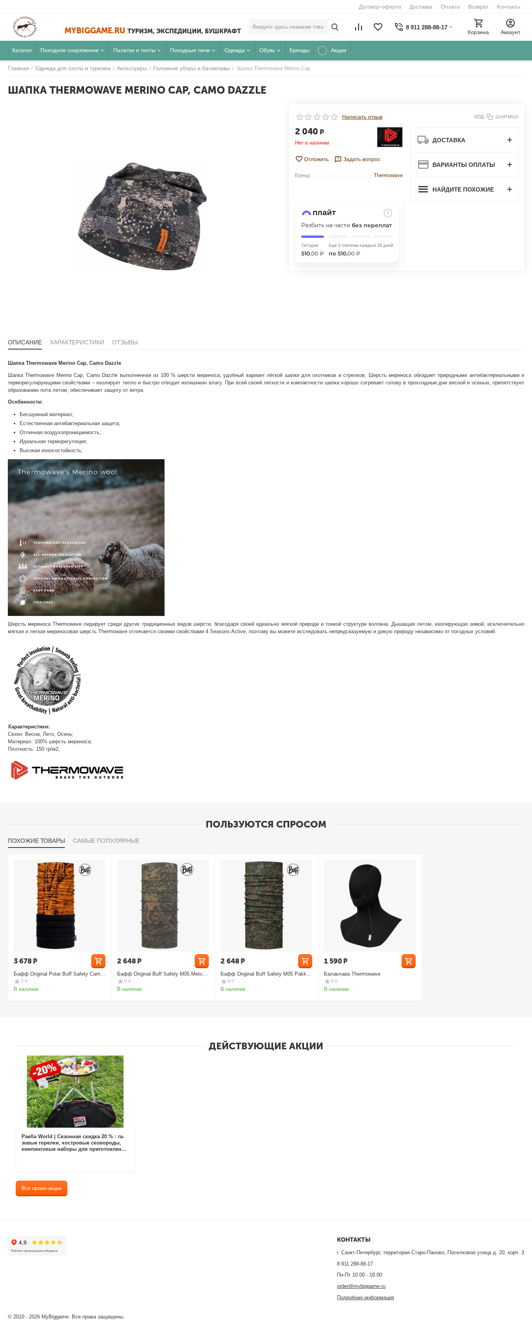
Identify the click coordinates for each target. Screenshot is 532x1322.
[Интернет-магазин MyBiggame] (36, 27)
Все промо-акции (42, 1188)
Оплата (450, 7)
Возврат (478, 7)
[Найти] (335, 27)
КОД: (479, 117)
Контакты (508, 7)
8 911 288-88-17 (355, 1264)
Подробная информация (365, 1297)
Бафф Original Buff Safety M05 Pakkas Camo (266, 974)
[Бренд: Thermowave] (390, 137)
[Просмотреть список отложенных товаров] (378, 27)
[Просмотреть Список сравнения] (358, 27)
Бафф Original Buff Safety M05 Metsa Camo (161, 974)
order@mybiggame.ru (361, 1286)
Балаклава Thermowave (352, 974)
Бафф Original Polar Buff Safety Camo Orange (58, 974)
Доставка (420, 7)
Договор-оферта (380, 7)
